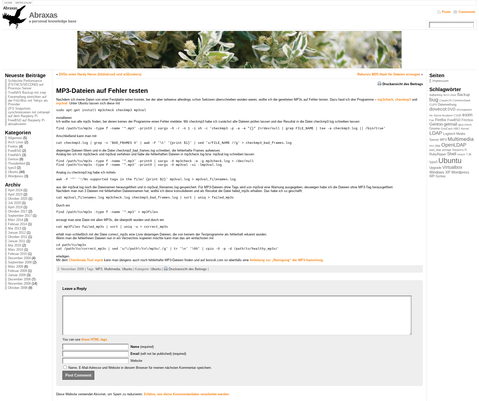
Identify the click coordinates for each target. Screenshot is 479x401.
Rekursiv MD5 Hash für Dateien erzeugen (388, 74)
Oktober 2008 (17, 288)
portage (446, 149)
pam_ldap (435, 149)
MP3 (99, 269)
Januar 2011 (16, 241)
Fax (431, 120)
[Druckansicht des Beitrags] (379, 84)
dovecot (438, 109)
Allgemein (15, 138)
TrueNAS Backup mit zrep (27, 92)
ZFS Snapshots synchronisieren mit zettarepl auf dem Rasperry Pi (29, 112)
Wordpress (15, 176)
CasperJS (445, 100)
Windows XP (439, 172)
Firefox (13, 146)
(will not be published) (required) (158, 354)
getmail (450, 124)
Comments (467, 12)
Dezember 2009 (19, 258)
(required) (142, 347)
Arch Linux (15, 142)
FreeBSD (14, 151)
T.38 (468, 154)
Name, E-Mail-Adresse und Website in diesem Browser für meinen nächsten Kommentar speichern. (140, 368)
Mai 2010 (14, 245)
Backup (463, 94)
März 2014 (15, 220)
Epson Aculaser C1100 (447, 115)
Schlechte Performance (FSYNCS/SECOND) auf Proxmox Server (25, 84)
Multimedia (112, 269)
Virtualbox (452, 167)
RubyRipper (437, 154)
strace (461, 154)
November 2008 (19, 283)
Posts (446, 12)
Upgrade (435, 168)
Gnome (434, 128)
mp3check (385, 99)
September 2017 (20, 215)
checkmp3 (403, 99)
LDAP (435, 133)
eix (431, 115)
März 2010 (15, 249)
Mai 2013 (14, 228)
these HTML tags (94, 339)
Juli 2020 (14, 203)
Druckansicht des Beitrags (402, 84)
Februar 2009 (17, 271)
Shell (451, 154)
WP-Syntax (437, 176)
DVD (452, 109)
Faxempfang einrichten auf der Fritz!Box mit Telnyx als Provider (28, 100)
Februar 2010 (17, 254)
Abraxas (43, 15)
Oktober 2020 (17, 198)
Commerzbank (462, 100)
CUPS (433, 104)
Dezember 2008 (19, 279)
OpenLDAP (453, 145)
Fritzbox (467, 120)
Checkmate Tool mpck (86, 260)
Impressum (440, 81)
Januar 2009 (17, 275)
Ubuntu (13, 172)
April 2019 (15, 207)
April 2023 (15, 194)
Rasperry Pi (459, 149)
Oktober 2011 (17, 237)
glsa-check (465, 124)
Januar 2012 (17, 232)
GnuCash (447, 128)
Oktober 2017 (17, 211)
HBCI (457, 128)
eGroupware (464, 109)
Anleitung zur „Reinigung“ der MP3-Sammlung (286, 260)
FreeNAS (14, 155)
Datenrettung (447, 104)
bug (433, 99)
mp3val (61, 103)
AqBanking (435, 94)
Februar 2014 (17, 224)
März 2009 (15, 266)
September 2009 (20, 262)
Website (136, 361)
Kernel (465, 128)
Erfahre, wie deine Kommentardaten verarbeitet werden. (187, 394)
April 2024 (15, 190)
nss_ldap (434, 145)
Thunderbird (16, 163)
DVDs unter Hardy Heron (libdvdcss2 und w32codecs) (100, 74)
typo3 (12, 168)
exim (467, 114)
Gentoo (13, 159)
